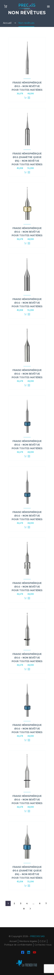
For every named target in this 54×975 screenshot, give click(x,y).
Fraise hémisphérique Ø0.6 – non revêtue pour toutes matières (27, 232)
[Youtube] (34, 952)
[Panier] (5, 6)
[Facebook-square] (22, 952)
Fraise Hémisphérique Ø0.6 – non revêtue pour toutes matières (27, 800)
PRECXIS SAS (37, 936)
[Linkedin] (29, 952)
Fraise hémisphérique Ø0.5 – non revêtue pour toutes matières (27, 86)
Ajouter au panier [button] (25, 98)
